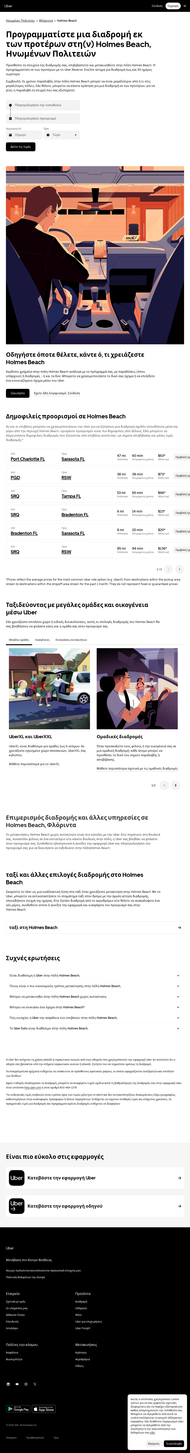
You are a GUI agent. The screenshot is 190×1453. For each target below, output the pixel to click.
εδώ (152, 1432)
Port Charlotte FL (28, 459)
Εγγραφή (173, 5)
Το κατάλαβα (174, 1443)
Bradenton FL (75, 514)
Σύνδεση (157, 5)
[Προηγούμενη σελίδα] (168, 569)
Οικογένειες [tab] (42, 639)
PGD (15, 477)
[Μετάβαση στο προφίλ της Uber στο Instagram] (26, 1384)
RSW (66, 477)
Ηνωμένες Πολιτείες (20, 20)
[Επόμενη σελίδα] (179, 569)
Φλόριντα (46, 20)
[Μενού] (184, 6)
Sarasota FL (73, 459)
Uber (8, 6)
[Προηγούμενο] (164, 785)
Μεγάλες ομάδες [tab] (19, 639)
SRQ (15, 496)
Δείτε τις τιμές (21, 146)
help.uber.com (32, 1087)
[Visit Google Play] (18, 1409)
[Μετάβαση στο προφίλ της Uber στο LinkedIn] (8, 1384)
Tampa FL (71, 496)
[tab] (93, 639)
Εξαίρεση (153, 1443)
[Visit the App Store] (44, 1409)
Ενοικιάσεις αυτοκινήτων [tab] (71, 639)
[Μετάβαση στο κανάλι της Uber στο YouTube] (17, 1384)
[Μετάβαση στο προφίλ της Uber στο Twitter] (34, 1384)
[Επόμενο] (175, 785)
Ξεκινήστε (18, 393)
